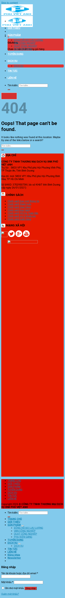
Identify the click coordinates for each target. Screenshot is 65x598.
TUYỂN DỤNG (15, 53)
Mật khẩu (7, 582)
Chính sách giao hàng (19, 207)
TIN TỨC (13, 70)
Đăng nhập (30, 588)
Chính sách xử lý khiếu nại (22, 216)
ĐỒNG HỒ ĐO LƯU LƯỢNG (28, 40)
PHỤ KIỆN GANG (23, 49)
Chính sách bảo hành (19, 210)
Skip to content (9, 2)
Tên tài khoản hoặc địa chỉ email (19, 573)
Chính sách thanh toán (19, 204)
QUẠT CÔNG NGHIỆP (25, 46)
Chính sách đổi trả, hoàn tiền (23, 213)
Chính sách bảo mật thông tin (23, 201)
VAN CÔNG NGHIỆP (24, 43)
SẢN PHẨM (14, 35)
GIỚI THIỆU (14, 28)
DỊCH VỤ (13, 60)
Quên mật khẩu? (10, 593)
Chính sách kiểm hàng (19, 219)
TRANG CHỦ (15, 21)
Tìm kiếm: (13, 85)
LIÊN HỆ (12, 77)
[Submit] (9, 89)
